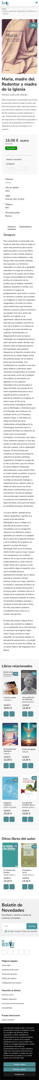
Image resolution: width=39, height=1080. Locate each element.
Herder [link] (8, 182)
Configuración (19, 1074)
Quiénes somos (8, 995)
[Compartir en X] (12, 169)
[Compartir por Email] (21, 169)
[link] (12, 714)
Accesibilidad (7, 1008)
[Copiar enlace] (26, 169)
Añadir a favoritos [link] (14, 159)
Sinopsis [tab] (12, 226)
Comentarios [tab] (25, 226)
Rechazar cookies (19, 1069)
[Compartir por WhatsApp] (17, 169)
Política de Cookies (9, 978)
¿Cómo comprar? (8, 1020)
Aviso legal (6, 965)
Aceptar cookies (19, 1064)
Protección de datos (9, 974)
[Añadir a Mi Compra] (6, 714)
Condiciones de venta (10, 969)
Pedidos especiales (9, 999)
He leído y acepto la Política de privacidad (22, 931)
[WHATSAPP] (27, 952)
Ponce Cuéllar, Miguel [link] (15, 94)
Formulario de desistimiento (13, 1003)
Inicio (4, 9)
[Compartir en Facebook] (7, 169)
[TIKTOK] (15, 952)
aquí (22, 1058)
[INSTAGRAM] (9, 952)
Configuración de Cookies (11, 983)
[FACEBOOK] (4, 952)
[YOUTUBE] (21, 952)
